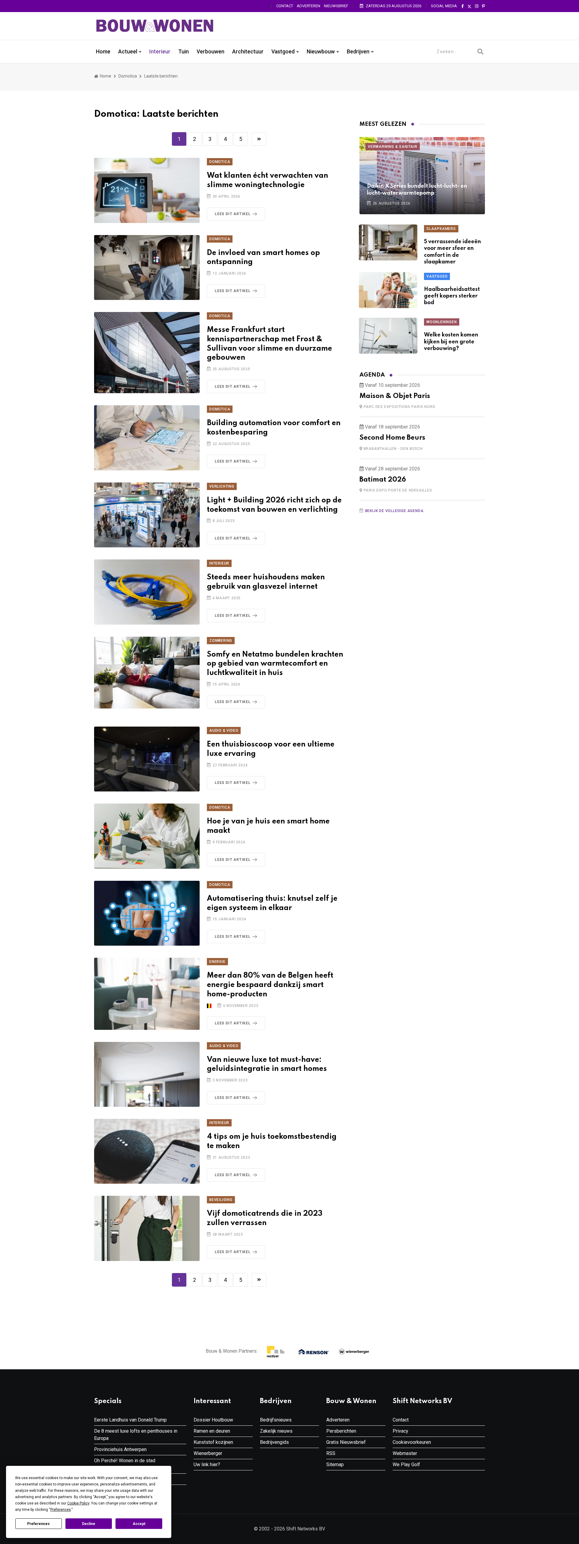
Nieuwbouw (321, 52)
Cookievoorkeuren (412, 1442)
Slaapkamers (441, 229)
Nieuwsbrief (336, 6)
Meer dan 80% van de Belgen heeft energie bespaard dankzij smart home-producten (270, 985)
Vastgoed (283, 52)
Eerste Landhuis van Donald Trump (130, 1420)
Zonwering (220, 640)
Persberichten (341, 1431)
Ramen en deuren (212, 1431)
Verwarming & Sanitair (392, 147)
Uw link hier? (207, 1464)
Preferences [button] (60, 1509)
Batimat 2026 (382, 479)
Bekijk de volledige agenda (394, 511)
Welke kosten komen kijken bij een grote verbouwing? (451, 341)
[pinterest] (483, 6)
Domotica (128, 76)
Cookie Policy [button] (78, 1503)
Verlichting (221, 486)
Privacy (400, 1431)
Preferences (38, 1524)
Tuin (183, 52)
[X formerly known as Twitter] (469, 6)
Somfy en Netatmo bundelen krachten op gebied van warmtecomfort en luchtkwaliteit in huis (275, 664)
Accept (139, 1524)
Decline (88, 1524)
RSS (330, 1453)
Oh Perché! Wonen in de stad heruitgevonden (124, 1464)
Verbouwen (210, 52)
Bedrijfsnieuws (276, 1420)
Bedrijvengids (274, 1442)
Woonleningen (441, 322)
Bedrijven (358, 52)
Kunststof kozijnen (213, 1442)
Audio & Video (223, 730)
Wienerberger (208, 1453)
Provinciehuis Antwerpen (120, 1449)
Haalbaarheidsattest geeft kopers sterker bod (452, 296)
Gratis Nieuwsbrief (346, 1442)
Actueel (127, 52)
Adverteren (308, 6)
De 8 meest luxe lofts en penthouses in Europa (135, 1434)
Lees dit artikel (233, 214)
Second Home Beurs (392, 438)
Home (103, 52)
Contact (284, 6)
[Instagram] (476, 6)
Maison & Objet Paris (394, 396)
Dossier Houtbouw (213, 1420)
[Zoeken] (480, 51)
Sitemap (335, 1464)
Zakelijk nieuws (276, 1431)
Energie (217, 962)
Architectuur (248, 52)
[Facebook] (462, 6)
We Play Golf (406, 1464)
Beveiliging (221, 1200)
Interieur (159, 52)
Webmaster (405, 1453)
